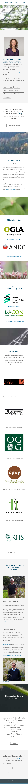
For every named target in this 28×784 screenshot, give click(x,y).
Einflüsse (17, 87)
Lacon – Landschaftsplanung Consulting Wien (14, 321)
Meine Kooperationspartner (11, 90)
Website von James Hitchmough (10, 621)
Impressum (19, 780)
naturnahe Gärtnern (18, 72)
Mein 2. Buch (7, 768)
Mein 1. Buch (17, 768)
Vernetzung (7, 97)
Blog (20, 758)
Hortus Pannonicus (10, 189)
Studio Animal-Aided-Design (14, 306)
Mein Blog (14, 743)
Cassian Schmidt (6, 644)
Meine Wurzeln (8, 87)
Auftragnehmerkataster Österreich (14, 256)
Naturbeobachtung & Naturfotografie (13, 93)
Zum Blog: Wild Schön (9, 772)
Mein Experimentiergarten (14, 125)
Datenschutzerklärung (10, 780)
